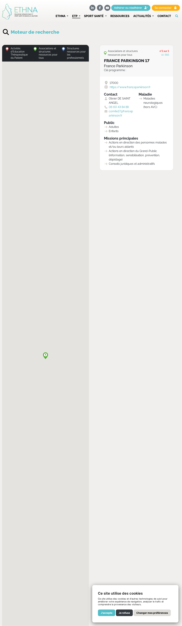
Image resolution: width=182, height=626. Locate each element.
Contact (164, 16)
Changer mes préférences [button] (152, 612)
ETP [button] (75, 16)
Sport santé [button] (94, 16)
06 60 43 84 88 (119, 107)
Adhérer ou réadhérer (128, 7)
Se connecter (163, 7)
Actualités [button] (142, 16)
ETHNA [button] (61, 16)
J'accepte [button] (106, 612)
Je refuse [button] (124, 612)
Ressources (119, 16)
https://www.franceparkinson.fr (130, 87)
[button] (177, 16)
